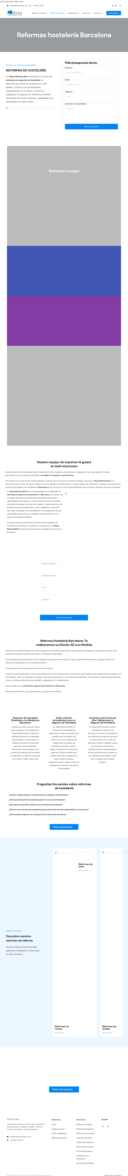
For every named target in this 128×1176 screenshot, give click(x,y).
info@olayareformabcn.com (19, 5)
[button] (64, 795)
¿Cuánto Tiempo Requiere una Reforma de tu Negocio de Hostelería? (38, 795)
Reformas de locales (109, 1027)
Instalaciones (73, 13)
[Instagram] (116, 5)
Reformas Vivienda (39, 13)
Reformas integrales (84, 1129)
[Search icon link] (120, 6)
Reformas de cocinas (85, 1133)
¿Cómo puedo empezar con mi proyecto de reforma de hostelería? (37, 814)
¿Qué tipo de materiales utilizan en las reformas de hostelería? (36, 805)
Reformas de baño (85, 865)
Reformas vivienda (84, 1124)
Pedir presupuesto (59, 1138)
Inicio (54, 1124)
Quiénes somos (58, 1129)
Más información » (60, 1032)
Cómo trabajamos (59, 1133)
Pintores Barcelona (84, 1151)
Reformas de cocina (62, 1027)
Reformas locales (57, 13)
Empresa (97, 13)
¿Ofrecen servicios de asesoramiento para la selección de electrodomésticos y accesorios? (49, 810)
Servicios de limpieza (85, 1163)
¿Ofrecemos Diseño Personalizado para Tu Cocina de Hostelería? (37, 800)
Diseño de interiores (84, 1142)
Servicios (85, 13)
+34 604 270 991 (38, 5)
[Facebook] (113, 5)
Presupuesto (113, 13)
